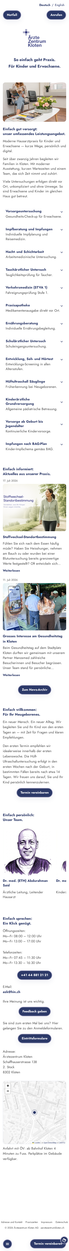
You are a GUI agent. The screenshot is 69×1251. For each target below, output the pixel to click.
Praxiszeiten (31, 1222)
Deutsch (44, 5)
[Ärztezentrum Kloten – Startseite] (34, 38)
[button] (34, 1112)
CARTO (62, 1142)
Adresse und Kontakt (11, 1222)
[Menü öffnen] (7, 1244)
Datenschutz (62, 1222)
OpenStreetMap (50, 1142)
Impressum (46, 1222)
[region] (34, 864)
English (59, 5)
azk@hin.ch (11, 991)
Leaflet (37, 1142)
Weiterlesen (11, 570)
